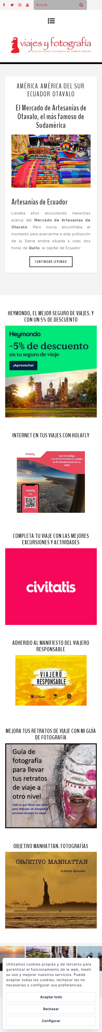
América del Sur (62, 86)
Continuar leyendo (51, 261)
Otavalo (63, 94)
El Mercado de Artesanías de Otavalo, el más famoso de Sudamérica (51, 117)
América (27, 86)
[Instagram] (22, 5)
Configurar (51, 1021)
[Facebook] (6, 5)
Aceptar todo (51, 997)
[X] (14, 5)
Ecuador (38, 94)
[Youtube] (29, 5)
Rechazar (51, 1009)
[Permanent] (51, 161)
